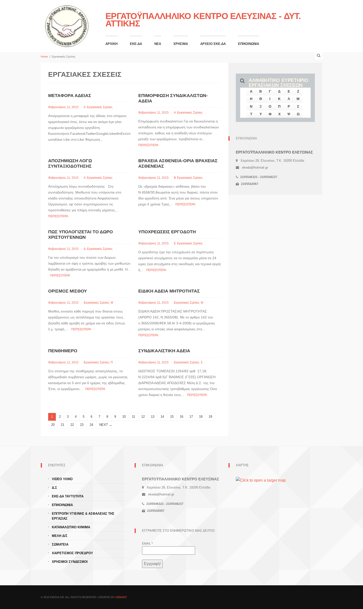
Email (147, 543)
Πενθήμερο (62, 350)
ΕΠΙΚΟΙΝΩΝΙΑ (248, 44)
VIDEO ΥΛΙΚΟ (62, 479)
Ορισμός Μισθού (67, 291)
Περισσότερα (148, 145)
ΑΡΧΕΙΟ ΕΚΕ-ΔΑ (213, 44)
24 (91, 425)
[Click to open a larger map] (261, 480)
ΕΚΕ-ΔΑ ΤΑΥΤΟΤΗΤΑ (67, 496)
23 (81, 425)
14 (162, 416)
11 (133, 416)
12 (143, 416)
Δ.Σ (54, 488)
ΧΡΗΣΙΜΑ (180, 44)
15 (172, 416)
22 (72, 425)
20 (53, 425)
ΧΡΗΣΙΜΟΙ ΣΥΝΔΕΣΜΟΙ (70, 562)
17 (191, 416)
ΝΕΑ (157, 44)
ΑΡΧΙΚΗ (111, 44)
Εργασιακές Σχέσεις (100, 107)
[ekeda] (67, 25)
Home (44, 56)
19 (210, 416)
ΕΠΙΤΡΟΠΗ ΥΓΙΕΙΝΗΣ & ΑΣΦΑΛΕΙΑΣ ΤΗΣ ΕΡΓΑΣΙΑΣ (83, 516)
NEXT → (105, 425)
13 (152, 416)
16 (181, 416)
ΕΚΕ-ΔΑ (136, 44)
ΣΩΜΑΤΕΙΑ (60, 544)
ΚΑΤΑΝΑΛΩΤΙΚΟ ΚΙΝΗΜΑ (71, 527)
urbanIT (121, 597)
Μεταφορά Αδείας (69, 95)
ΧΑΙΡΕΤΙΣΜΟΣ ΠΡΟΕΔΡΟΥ (72, 553)
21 (62, 425)
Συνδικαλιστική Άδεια (164, 350)
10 (124, 416)
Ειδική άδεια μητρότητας (169, 291)
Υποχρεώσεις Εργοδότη (167, 231)
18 (200, 416)
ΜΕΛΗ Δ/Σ (59, 536)
